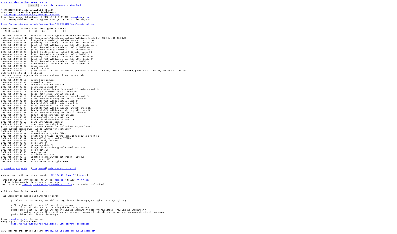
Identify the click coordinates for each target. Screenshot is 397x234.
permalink (76, 17)
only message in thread (62, 168)
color (52, 5)
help (42, 5)
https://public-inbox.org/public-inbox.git (70, 231)
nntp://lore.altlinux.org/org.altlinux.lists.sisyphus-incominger (50, 224)
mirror (62, 5)
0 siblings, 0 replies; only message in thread (32, 15)
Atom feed (75, 5)
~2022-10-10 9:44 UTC (63, 175)
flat (34, 168)
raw (87, 17)
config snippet (20, 219)
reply (24, 168)
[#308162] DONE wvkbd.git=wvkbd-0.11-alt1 (47, 184)
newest (83, 175)
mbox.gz (59, 180)
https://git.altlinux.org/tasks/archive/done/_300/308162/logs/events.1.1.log (47, 24)
